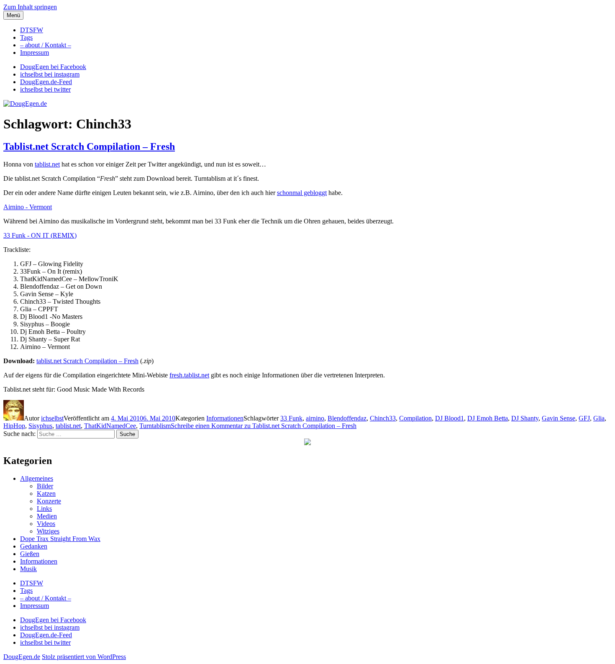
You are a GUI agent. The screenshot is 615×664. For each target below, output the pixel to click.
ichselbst (52, 418)
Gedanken (33, 546)
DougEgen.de (21, 656)
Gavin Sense (558, 418)
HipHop (14, 425)
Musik (28, 568)
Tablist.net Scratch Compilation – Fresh (89, 146)
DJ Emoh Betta (487, 418)
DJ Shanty (524, 418)
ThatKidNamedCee (110, 425)
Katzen (46, 493)
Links (44, 508)
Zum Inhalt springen (30, 6)
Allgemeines (36, 478)
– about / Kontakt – (45, 45)
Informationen (224, 418)
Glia (599, 418)
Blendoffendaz (347, 418)
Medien (47, 516)
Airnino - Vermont (27, 206)
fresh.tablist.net (189, 375)
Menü (13, 15)
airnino (315, 418)
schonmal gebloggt (302, 192)
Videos (46, 523)
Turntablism (155, 425)
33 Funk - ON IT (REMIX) (40, 235)
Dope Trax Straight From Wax (60, 538)
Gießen (29, 553)
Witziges (48, 531)
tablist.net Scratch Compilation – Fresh (87, 360)
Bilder (45, 486)
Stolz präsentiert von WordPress (84, 656)
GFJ (584, 418)
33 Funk (291, 418)
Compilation (415, 418)
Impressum (34, 52)
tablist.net (47, 164)
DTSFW (31, 29)
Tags (26, 37)
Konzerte (49, 501)
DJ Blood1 (449, 418)
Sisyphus (40, 425)
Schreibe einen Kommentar (263, 425)
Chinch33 (383, 418)
